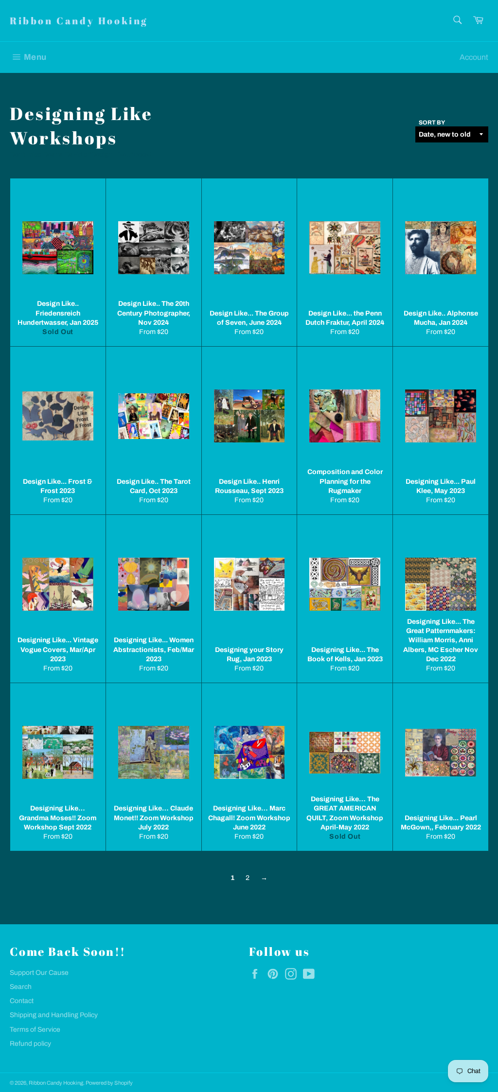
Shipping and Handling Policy (54, 1015)
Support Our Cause (39, 972)
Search (21, 986)
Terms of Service (35, 1029)
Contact (22, 1000)
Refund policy (30, 1043)
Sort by (432, 122)
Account (474, 57)
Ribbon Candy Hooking (79, 20)
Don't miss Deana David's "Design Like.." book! (81, 154)
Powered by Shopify (109, 1083)
